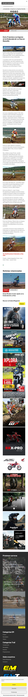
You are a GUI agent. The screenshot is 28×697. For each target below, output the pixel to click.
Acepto (14, 684)
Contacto (5, 661)
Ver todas (21, 627)
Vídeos (4, 639)
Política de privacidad (20, 695)
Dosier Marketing (7, 659)
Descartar (14, 688)
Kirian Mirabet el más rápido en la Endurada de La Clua (13, 294)
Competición (6, 645)
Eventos (5, 649)
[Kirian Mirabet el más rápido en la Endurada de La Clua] (14, 288)
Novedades (5, 636)
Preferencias (14, 692)
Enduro (6, 30)
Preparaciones (6, 651)
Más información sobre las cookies (9, 695)
